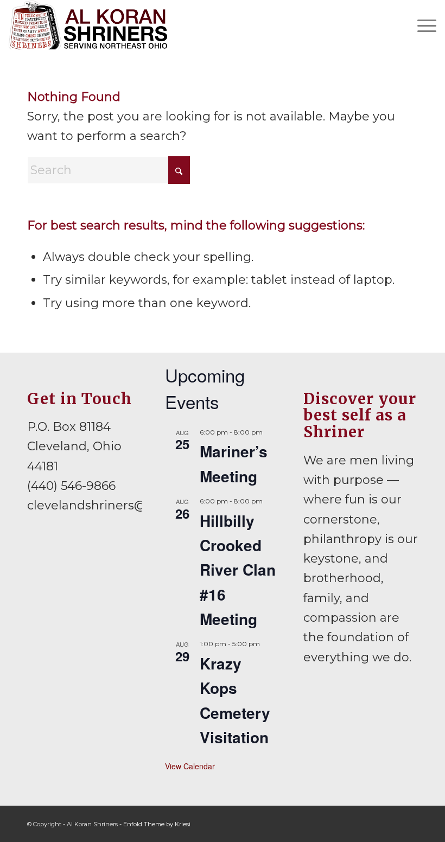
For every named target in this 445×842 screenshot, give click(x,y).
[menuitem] (421, 25)
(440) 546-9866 (71, 486)
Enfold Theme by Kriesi (156, 824)
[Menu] (421, 25)
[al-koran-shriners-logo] (88, 25)
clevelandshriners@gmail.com (119, 505)
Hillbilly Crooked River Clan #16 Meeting (238, 569)
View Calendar (190, 766)
